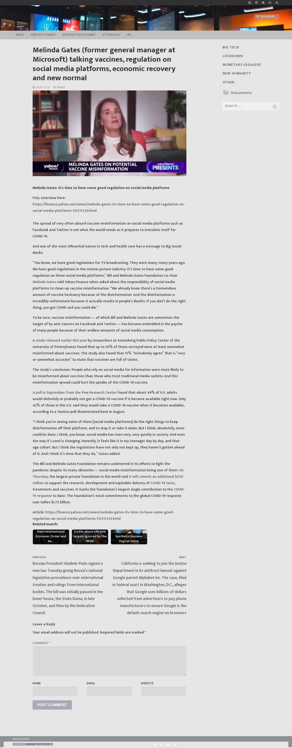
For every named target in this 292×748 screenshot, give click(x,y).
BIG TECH (231, 47)
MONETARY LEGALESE (242, 65)
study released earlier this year (61, 340)
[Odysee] (174, 745)
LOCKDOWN (233, 56)
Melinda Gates (44, 282)
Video (60, 87)
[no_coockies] (256, 2)
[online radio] (269, 2)
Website (147, 683)
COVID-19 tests (163, 483)
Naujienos (267, 16)
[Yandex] (168, 745)
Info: (26, 738)
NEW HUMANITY (237, 73)
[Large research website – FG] (276, 2)
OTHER (229, 82)
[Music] (249, 2)
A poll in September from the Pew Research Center (75, 393)
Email (91, 683)
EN (129, 34)
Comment (41, 643)
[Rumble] (154, 745)
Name (37, 683)
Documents (241, 93)
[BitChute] (161, 745)
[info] (263, 2)
